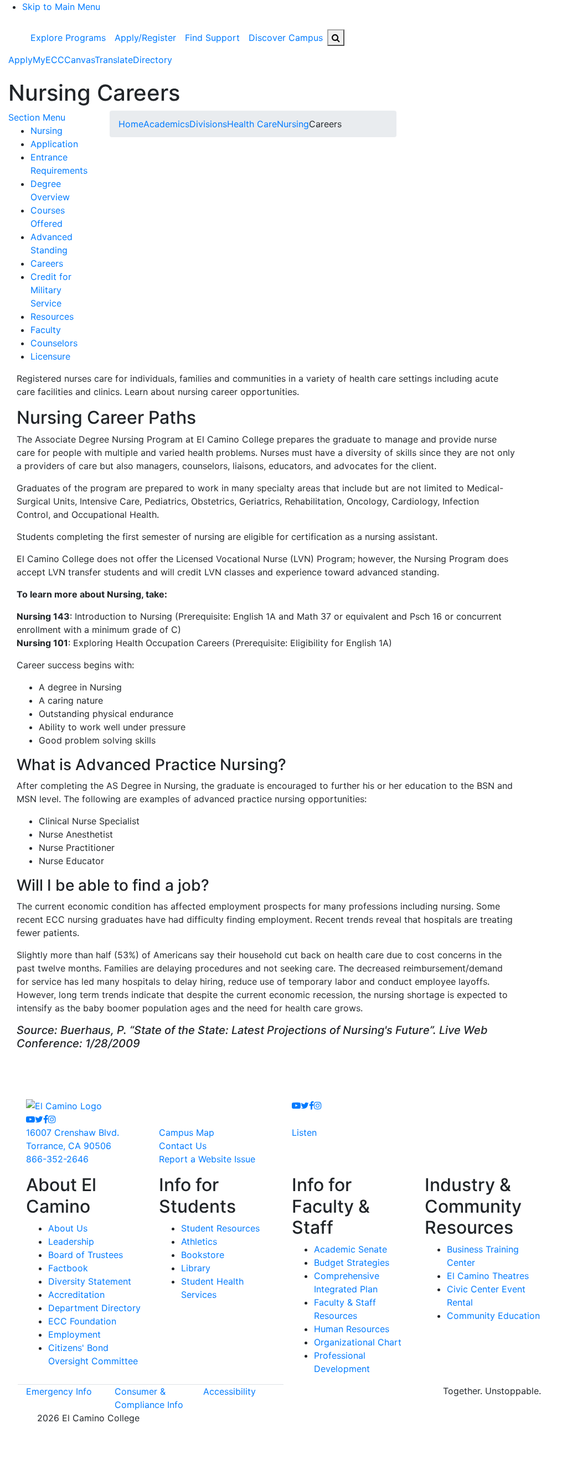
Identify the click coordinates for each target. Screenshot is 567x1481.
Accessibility (229, 1391)
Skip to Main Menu (61, 6)
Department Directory (94, 1307)
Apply (20, 59)
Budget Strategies (351, 1262)
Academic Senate (350, 1249)
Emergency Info (59, 1391)
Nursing (46, 130)
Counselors (54, 343)
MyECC (48, 59)
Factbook (68, 1268)
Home (130, 123)
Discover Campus (286, 37)
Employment (74, 1334)
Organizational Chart (357, 1342)
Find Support (212, 37)
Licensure (50, 356)
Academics (166, 123)
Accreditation (76, 1294)
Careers (46, 263)
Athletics (199, 1241)
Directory (152, 59)
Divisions (208, 123)
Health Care (252, 123)
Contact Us (183, 1145)
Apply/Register (145, 37)
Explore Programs (68, 37)
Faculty (45, 329)
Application (54, 143)
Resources (52, 316)
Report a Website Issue (207, 1159)
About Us (67, 1228)
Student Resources (220, 1228)
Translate (114, 59)
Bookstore (202, 1254)
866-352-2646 (57, 1159)
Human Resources (351, 1328)
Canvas (79, 59)
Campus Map (186, 1132)
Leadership (71, 1241)
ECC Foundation (82, 1321)
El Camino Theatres (488, 1275)
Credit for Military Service (50, 290)
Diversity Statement (89, 1281)
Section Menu (36, 117)
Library (195, 1268)
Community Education (493, 1315)
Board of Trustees (85, 1254)
